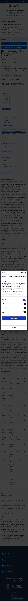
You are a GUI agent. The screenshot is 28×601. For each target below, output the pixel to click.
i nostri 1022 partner (9, 283)
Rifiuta (14, 327)
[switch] (24, 304)
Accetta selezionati (14, 322)
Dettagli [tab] (10, 276)
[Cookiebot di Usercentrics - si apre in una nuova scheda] (20, 272)
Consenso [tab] (4, 276)
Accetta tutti (14, 318)
